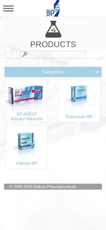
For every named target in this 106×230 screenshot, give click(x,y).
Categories (53, 71)
